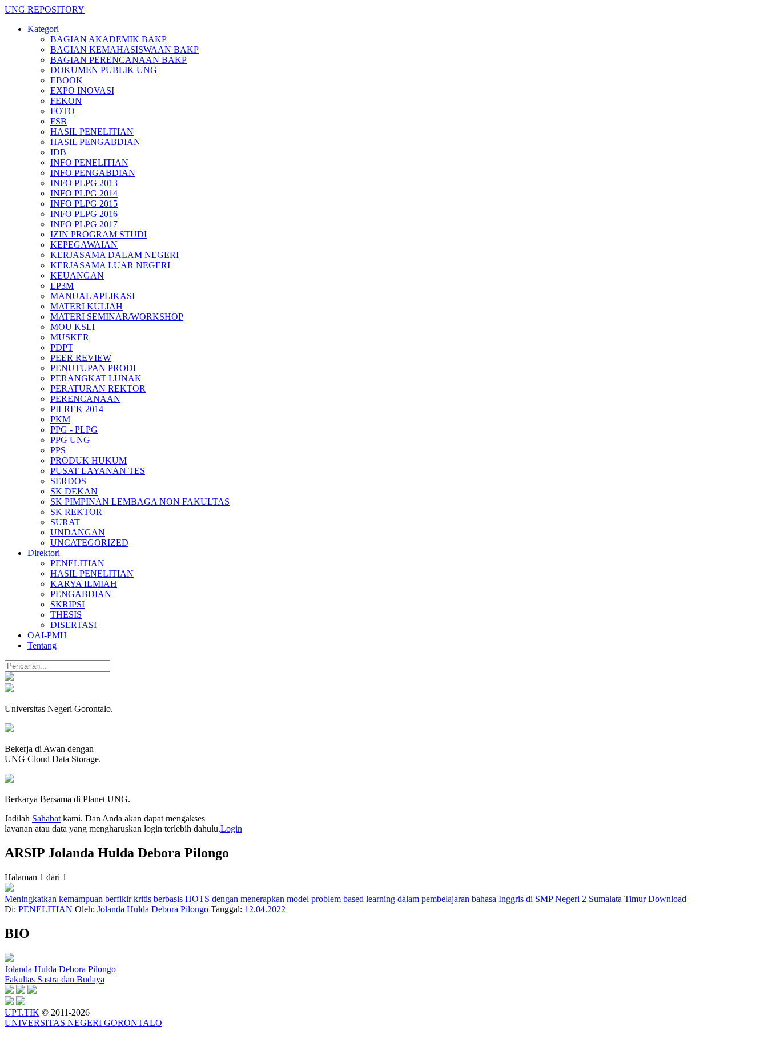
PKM (60, 419)
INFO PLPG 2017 (84, 224)
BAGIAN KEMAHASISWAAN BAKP (124, 49)
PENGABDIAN (80, 594)
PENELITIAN (77, 563)
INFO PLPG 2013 (84, 183)
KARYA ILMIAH (83, 584)
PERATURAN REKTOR (98, 388)
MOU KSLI (72, 327)
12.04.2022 (265, 909)
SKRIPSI (67, 604)
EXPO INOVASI (82, 90)
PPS (58, 450)
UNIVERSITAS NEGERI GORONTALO (83, 1023)
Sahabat (46, 818)
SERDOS (68, 481)
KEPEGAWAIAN (84, 244)
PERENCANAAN (85, 399)
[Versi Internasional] (9, 678)
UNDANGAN (77, 532)
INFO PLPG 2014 (84, 193)
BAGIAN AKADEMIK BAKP (108, 39)
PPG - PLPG (74, 429)
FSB (58, 121)
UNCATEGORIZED (89, 542)
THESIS (66, 614)
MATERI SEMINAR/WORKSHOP (116, 316)
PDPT (61, 347)
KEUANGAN (77, 275)
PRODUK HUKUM (88, 460)
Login (231, 828)
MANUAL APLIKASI (92, 296)
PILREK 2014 (76, 409)
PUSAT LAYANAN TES (97, 471)
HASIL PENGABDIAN (95, 142)
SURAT (65, 522)
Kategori (43, 29)
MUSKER (69, 337)
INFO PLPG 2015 (84, 203)
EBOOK (66, 80)
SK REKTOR (76, 512)
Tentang (42, 645)
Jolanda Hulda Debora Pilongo (152, 909)
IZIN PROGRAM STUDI (98, 234)
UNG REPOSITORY (45, 9)
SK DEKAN (74, 491)
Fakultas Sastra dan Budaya (54, 979)
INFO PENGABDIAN (92, 173)
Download (667, 899)
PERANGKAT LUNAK (96, 378)
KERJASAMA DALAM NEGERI (114, 255)
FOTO (62, 111)
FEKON (66, 101)
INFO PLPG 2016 (84, 214)
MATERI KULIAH (86, 306)
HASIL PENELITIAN (92, 131)
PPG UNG (70, 440)
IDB (58, 152)
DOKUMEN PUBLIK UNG (103, 70)
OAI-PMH (47, 635)
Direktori (43, 553)
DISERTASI (73, 625)
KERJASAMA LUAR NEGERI (110, 265)
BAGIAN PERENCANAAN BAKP (118, 60)
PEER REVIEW (80, 358)
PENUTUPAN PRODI (93, 368)
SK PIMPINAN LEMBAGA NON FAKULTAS (140, 501)
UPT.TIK (22, 1012)
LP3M (62, 286)
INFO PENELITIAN (89, 162)
